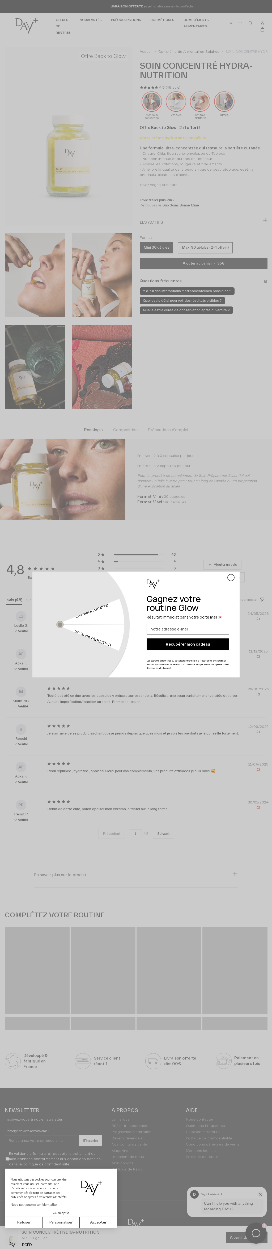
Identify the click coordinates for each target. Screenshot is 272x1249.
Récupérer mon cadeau (188, 644)
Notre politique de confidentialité (34, 1205)
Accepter (98, 1222)
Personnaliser (61, 1222)
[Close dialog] (231, 577)
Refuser (24, 1222)
